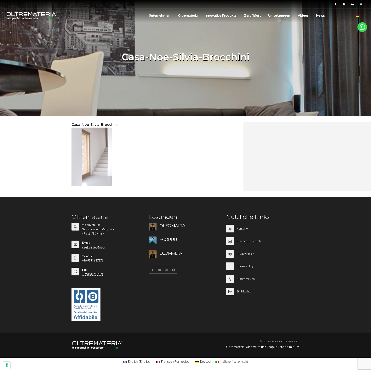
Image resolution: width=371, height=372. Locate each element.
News (320, 15)
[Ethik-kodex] (263, 291)
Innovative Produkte (221, 15)
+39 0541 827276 (92, 260)
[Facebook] (335, 4)
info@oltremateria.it (93, 247)
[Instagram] (344, 4)
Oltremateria (187, 15)
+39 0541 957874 (92, 274)
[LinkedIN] (352, 4)
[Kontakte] (263, 231)
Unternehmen (159, 15)
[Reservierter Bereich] (263, 243)
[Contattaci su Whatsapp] (362, 31)
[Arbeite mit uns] (263, 281)
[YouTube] (361, 4)
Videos (303, 15)
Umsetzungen (279, 15)
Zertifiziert (252, 15)
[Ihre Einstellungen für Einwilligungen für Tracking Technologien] (6, 365)
